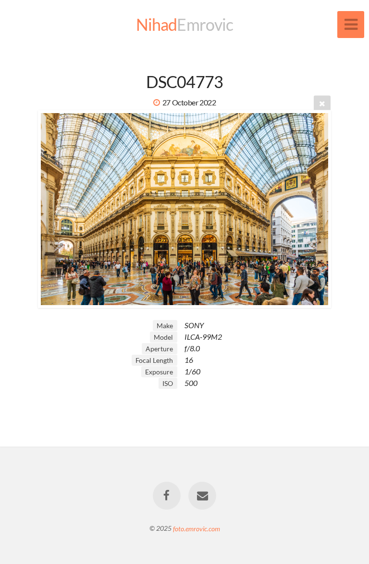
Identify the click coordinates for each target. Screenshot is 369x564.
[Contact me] (202, 496)
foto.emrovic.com (196, 528)
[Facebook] (167, 496)
